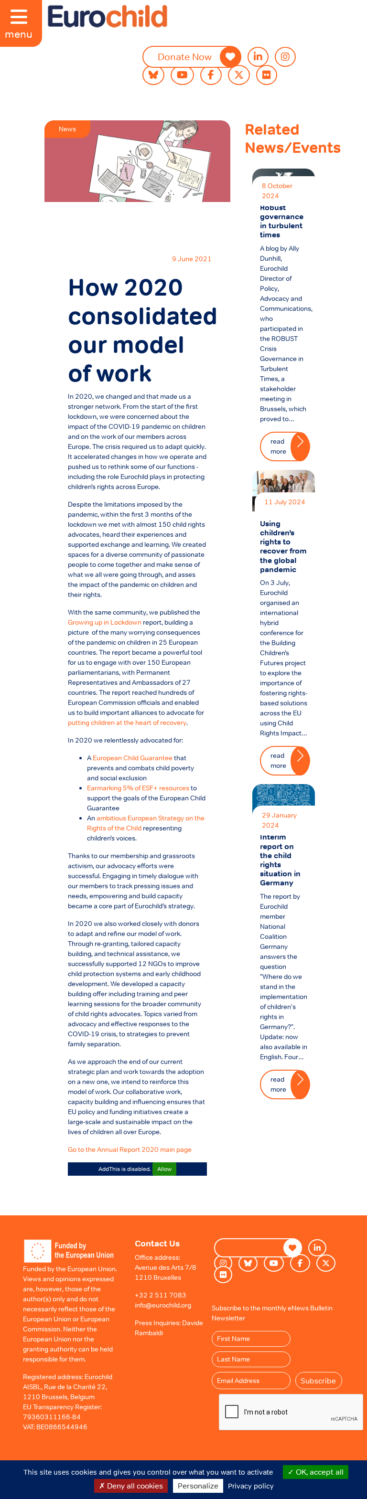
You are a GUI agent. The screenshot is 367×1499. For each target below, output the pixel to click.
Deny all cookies (134, 1485)
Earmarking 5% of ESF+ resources (138, 788)
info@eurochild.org (163, 1305)
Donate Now (185, 57)
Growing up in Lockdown (104, 622)
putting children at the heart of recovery (127, 722)
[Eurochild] (107, 16)
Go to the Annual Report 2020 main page (130, 1149)
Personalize (198, 1485)
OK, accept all (319, 1472)
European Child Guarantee (133, 758)
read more (278, 446)
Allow (164, 1169)
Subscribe (318, 1380)
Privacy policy (251, 1485)
